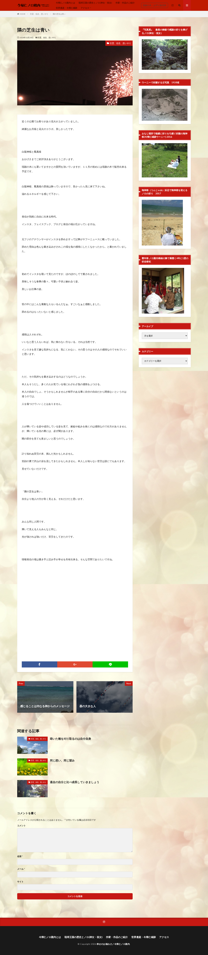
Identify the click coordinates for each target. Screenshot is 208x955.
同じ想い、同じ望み (62, 760)
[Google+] (75, 664)
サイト (20, 882)
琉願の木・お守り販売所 (154, 5)
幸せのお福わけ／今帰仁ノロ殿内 (113, 944)
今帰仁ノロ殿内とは (65, 2)
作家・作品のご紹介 (125, 2)
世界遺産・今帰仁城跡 (66, 8)
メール (21, 869)
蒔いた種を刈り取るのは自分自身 (70, 738)
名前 (20, 856)
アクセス (85, 8)
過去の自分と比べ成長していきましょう (74, 782)
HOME (22, 14)
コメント (21, 825)
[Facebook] (39, 664)
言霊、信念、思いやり (39, 14)
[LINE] (110, 664)
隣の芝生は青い (59, 14)
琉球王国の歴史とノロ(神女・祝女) (95, 2)
